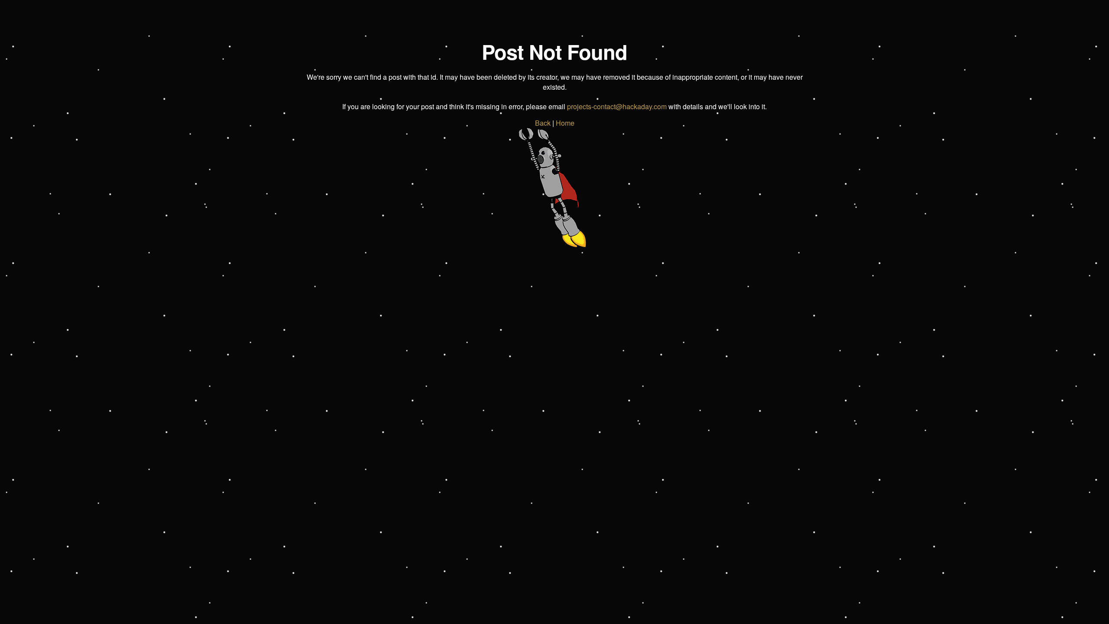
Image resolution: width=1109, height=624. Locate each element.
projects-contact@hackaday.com (617, 106)
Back (543, 123)
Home (565, 123)
